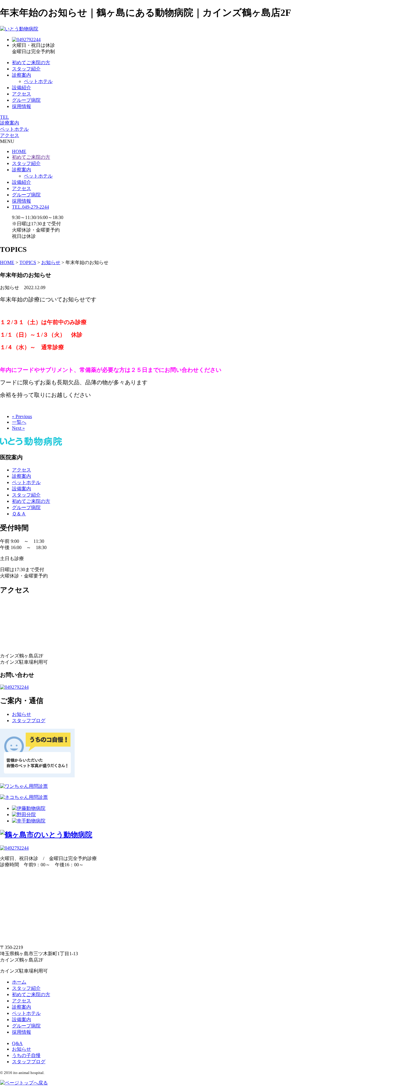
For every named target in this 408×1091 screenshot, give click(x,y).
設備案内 (21, 488)
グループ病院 (26, 100)
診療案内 (9, 122)
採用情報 (21, 106)
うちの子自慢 (26, 1055)
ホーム (19, 981)
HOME (19, 151)
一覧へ (19, 422)
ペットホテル (38, 81)
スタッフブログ (28, 720)
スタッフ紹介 (26, 68)
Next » (18, 428)
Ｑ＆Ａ (19, 513)
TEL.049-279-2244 (30, 206)
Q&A (17, 1043)
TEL (4, 117)
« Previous (22, 416)
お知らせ (21, 714)
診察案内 (21, 75)
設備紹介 (21, 87)
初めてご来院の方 (31, 62)
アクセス (21, 93)
